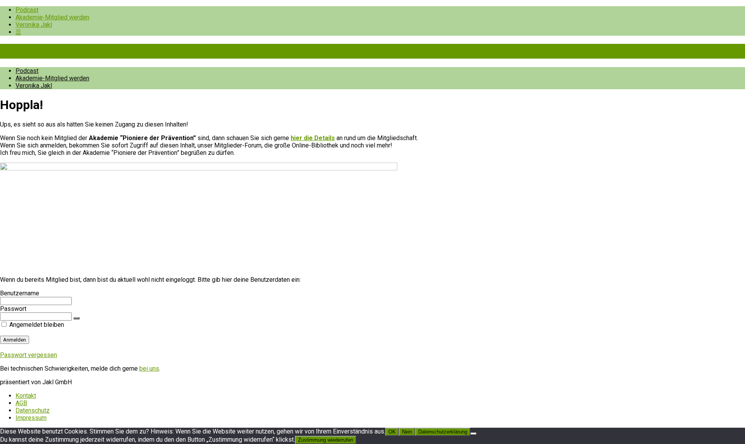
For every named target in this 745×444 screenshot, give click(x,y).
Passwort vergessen (28, 355)
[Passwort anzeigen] (76, 318)
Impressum (31, 417)
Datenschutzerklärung (442, 432)
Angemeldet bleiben (36, 324)
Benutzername (19, 293)
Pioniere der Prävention (66, 51)
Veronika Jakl (34, 24)
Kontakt (26, 395)
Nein (407, 432)
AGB (21, 403)
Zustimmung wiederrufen (325, 440)
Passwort (13, 308)
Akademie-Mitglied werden (52, 17)
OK (392, 432)
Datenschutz (33, 410)
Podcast (27, 10)
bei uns (149, 368)
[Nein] (473, 433)
